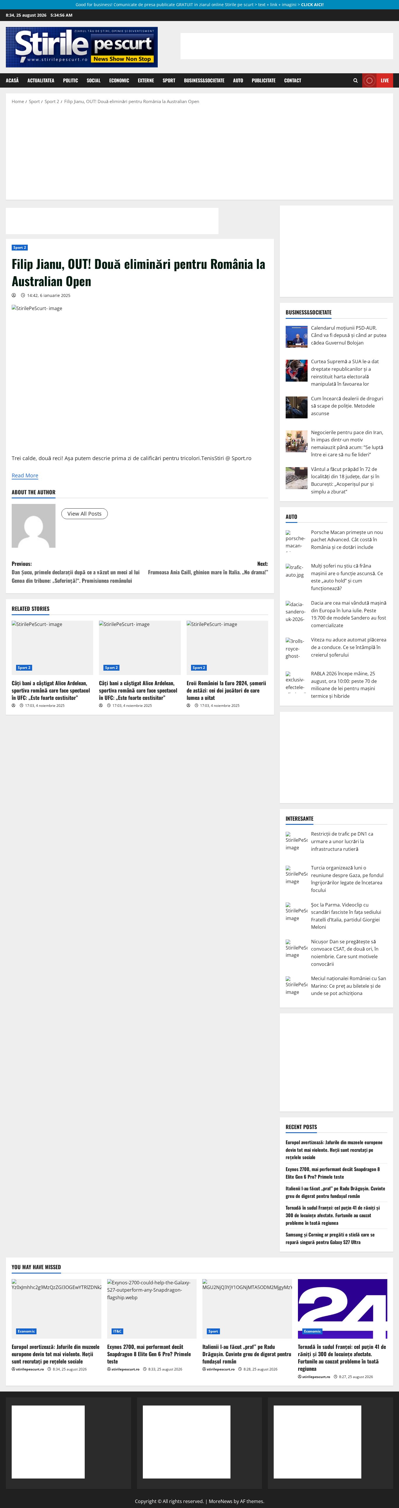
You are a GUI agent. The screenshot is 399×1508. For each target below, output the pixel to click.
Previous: (76, 572)
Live (385, 80)
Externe (146, 80)
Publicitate (263, 80)
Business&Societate (204, 80)
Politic (70, 80)
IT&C (117, 1331)
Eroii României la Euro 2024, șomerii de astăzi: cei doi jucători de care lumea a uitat (226, 690)
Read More (25, 475)
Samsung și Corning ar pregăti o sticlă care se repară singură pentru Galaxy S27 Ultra (330, 1238)
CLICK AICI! (312, 4)
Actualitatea (40, 80)
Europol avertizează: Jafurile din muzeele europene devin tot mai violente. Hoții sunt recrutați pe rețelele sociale (334, 1150)
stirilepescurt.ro (30, 1369)
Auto (238, 80)
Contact (292, 80)
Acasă (12, 80)
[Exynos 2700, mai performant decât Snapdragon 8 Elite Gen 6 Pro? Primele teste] (152, 1309)
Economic (119, 80)
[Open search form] (355, 80)
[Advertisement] (199, 151)
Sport (169, 80)
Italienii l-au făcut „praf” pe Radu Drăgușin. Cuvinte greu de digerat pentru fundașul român (335, 1192)
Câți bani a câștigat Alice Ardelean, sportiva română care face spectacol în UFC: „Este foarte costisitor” (51, 690)
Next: (208, 568)
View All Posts (84, 513)
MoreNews (221, 1501)
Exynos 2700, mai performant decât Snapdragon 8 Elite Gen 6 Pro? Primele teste (333, 1173)
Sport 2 (19, 247)
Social (93, 80)
